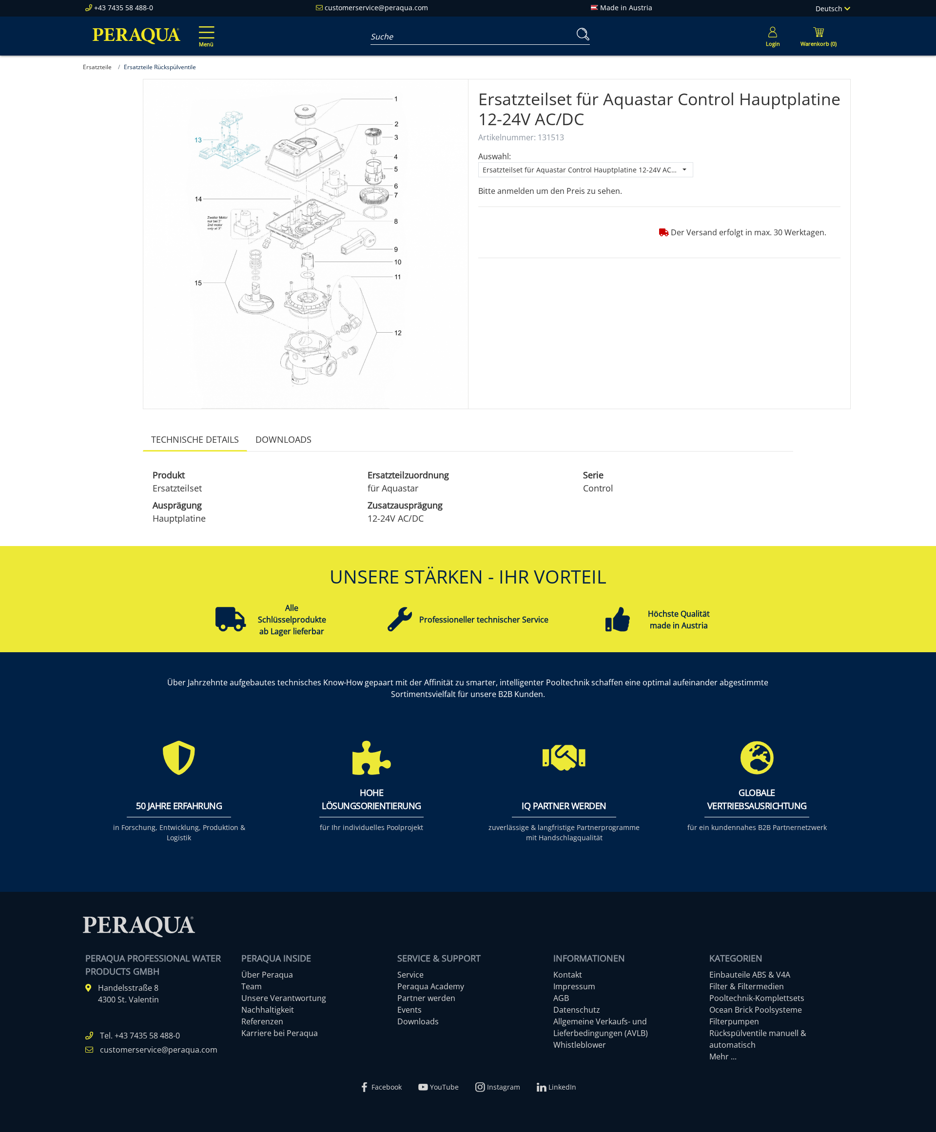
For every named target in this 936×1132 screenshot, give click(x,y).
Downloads (283, 439)
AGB (561, 998)
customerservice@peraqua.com (376, 7)
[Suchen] (581, 34)
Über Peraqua (267, 974)
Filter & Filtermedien (746, 986)
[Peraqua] (136, 36)
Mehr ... (723, 1056)
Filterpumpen (734, 1021)
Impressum (574, 986)
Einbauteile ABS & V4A (749, 974)
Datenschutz (576, 1009)
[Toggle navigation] (205, 29)
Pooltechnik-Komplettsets (756, 998)
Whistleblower (579, 1044)
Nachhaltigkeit (267, 1009)
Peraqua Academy (430, 986)
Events (409, 1009)
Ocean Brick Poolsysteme (755, 1009)
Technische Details (195, 439)
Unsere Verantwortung (283, 998)
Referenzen (262, 1021)
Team (251, 986)
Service (410, 974)
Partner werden (426, 998)
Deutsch (830, 8)
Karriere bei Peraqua (279, 1033)
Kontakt (567, 974)
